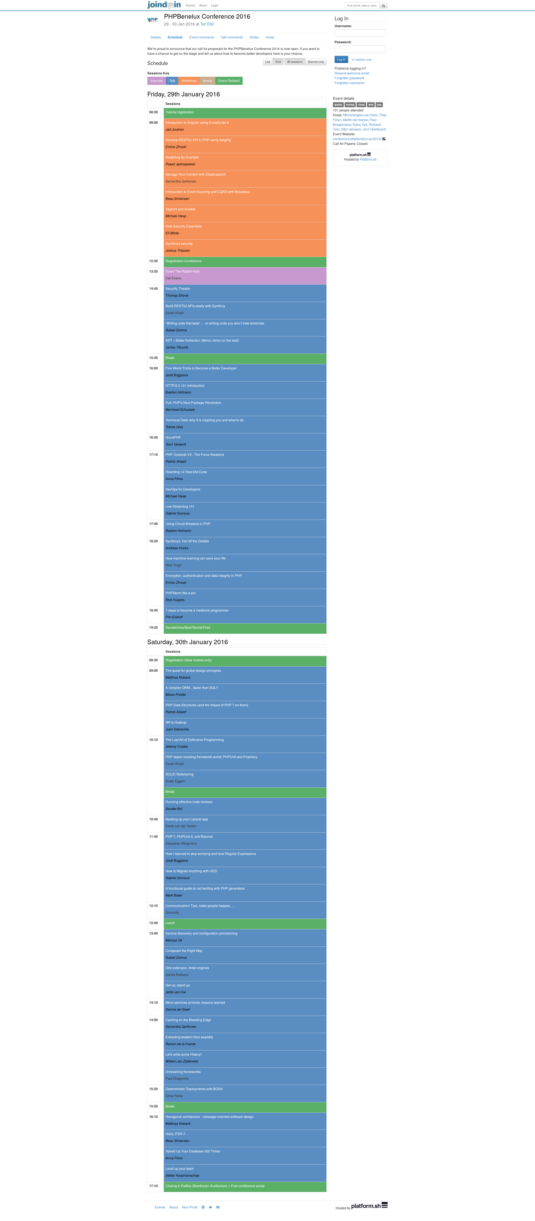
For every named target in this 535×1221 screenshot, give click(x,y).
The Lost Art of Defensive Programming (195, 739)
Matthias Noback (178, 677)
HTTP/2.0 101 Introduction (185, 385)
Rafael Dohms (176, 330)
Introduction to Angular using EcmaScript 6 (197, 122)
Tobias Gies (174, 426)
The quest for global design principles (193, 670)
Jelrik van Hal (176, 992)
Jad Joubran (175, 129)
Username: (343, 26)
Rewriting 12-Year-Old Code (186, 471)
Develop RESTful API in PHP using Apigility (198, 139)
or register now (362, 59)
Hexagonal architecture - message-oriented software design (210, 1116)
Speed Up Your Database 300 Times (193, 1151)
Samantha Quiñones (181, 1026)
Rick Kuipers (175, 599)
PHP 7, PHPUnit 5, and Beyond (189, 836)
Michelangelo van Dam (360, 114)
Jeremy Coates (177, 746)
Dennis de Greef (178, 1009)
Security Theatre (178, 288)
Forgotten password (349, 77)
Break (170, 357)
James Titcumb (177, 347)
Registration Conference (184, 260)
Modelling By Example (182, 157)
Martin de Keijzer (355, 119)
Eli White (172, 233)
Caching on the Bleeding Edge (188, 1019)
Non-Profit (189, 1207)
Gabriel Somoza (178, 513)
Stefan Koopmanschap (182, 1175)
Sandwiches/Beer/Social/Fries (188, 627)
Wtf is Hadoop (176, 722)
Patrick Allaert (176, 461)
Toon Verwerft (176, 444)
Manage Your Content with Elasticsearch (196, 174)
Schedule (175, 37)
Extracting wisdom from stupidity (189, 1037)
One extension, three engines (187, 967)
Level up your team (180, 1168)
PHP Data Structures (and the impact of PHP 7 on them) (207, 704)
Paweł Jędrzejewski (180, 164)
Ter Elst (207, 24)
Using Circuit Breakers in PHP (188, 523)
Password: (343, 42)
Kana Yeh (360, 124)
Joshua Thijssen (178, 250)
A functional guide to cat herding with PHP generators (205, 888)
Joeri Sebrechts (177, 729)
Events (190, 5)
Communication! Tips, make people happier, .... (200, 905)
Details (155, 37)
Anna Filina (174, 478)
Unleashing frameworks (183, 1071)
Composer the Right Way (184, 950)
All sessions (295, 62)
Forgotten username (349, 82)
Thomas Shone (177, 295)
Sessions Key (158, 73)
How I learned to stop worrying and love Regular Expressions (211, 853)
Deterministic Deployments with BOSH (194, 1088)
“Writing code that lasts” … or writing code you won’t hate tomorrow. (215, 323)
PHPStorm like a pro (181, 592)
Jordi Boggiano (177, 375)
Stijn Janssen (351, 129)
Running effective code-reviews (189, 801)
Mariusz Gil (174, 940)
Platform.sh (368, 159)
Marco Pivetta (176, 694)
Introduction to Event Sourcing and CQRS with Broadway (208, 191)
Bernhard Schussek (180, 409)
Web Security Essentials (184, 226)
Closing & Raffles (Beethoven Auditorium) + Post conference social (215, 1185)
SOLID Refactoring (180, 774)
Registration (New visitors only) (189, 660)
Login (214, 5)
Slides (254, 37)
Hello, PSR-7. (176, 1133)
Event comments (201, 37)
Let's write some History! (183, 1054)
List (267, 62)
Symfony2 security (179, 243)
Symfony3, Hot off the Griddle (187, 541)
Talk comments (232, 37)
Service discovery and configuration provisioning (201, 933)
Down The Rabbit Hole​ (183, 271)
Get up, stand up (178, 985)
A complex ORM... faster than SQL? (192, 687)
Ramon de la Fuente (181, 1043)
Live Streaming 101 (180, 506)
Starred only (316, 62)
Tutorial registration (180, 112)
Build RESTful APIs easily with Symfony (195, 305)
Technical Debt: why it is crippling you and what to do (205, 420)
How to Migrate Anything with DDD (191, 870)
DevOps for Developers (183, 489)
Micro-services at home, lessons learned (195, 1002)
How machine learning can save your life (196, 558)
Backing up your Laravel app (187, 819)
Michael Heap (176, 215)
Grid (278, 62)
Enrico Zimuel (176, 146)
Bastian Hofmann (178, 392)
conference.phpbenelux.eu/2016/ (357, 138)
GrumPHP (173, 437)
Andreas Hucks (177, 547)
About (203, 5)
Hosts (270, 37)
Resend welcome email (352, 73)
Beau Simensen (177, 198)
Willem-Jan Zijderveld (182, 1061)
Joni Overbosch (374, 129)
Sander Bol (174, 808)
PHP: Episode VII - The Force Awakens (195, 454)
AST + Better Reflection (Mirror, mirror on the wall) (202, 340)
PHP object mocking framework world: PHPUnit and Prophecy (211, 756)
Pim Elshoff (174, 616)
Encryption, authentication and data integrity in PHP (204, 575)
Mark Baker (174, 895)
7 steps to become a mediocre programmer (197, 610)
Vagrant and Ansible (181, 209)
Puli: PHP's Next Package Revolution (193, 402)
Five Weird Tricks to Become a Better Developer (201, 368)
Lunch (170, 922)
